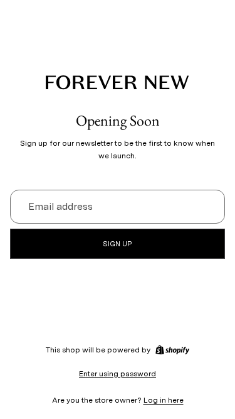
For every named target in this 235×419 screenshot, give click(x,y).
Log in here (164, 400)
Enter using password (117, 373)
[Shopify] (172, 350)
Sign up (117, 243)
